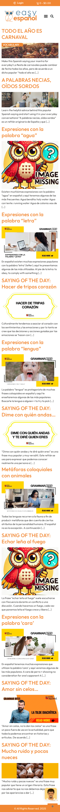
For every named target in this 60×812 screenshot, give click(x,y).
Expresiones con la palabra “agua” (23, 132)
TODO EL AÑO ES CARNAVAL (22, 34)
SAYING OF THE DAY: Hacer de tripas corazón (29, 283)
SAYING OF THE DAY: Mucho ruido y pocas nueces (26, 751)
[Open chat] (51, 793)
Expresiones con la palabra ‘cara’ (23, 620)
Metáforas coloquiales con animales (27, 472)
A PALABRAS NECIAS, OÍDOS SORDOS (26, 83)
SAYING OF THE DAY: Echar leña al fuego (26, 538)
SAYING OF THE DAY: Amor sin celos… (26, 686)
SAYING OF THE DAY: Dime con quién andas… (29, 411)
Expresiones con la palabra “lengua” (23, 345)
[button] (46, 16)
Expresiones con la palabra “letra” (23, 217)
